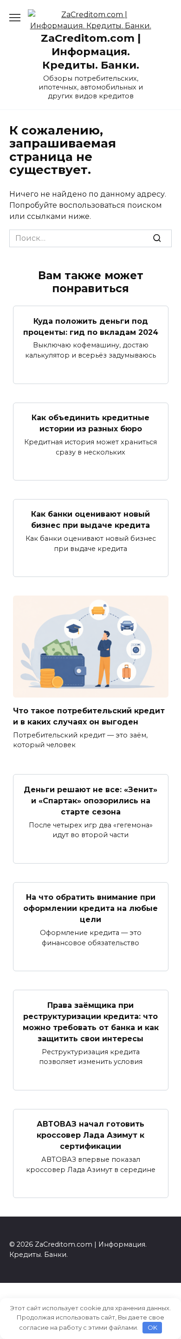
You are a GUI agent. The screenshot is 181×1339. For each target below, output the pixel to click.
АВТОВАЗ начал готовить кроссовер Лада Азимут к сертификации (90, 1135)
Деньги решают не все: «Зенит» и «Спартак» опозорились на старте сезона (90, 800)
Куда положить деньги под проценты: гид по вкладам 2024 (90, 326)
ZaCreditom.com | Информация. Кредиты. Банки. (91, 51)
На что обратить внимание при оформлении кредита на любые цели (90, 908)
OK (152, 1327)
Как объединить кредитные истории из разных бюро (90, 423)
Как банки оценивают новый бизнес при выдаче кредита (90, 520)
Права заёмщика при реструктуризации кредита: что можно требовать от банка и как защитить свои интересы (91, 1021)
